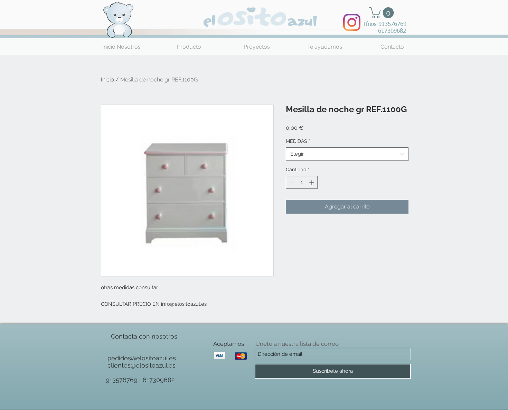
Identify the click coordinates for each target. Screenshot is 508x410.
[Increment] (312, 182)
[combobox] (347, 154)
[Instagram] (351, 22)
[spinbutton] (301, 182)
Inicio (107, 79)
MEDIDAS (298, 141)
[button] (382, 12)
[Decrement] (291, 182)
